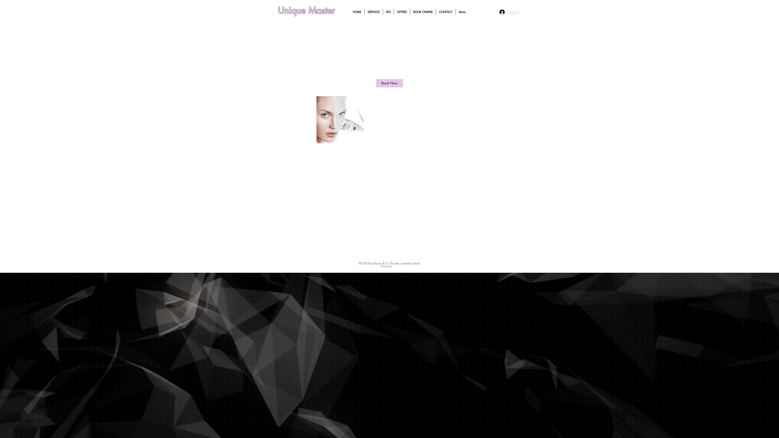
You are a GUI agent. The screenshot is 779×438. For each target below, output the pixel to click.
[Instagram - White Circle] (394, 256)
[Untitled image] (340, 119)
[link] (389, 83)
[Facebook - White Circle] (471, 11)
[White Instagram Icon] (479, 11)
